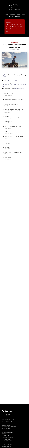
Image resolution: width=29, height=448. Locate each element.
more (7, 31)
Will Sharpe (7, 154)
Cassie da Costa (9, 90)
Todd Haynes (8, 106)
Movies (6, 14)
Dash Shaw (7, 148)
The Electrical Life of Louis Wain (14, 152)
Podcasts (17, 16)
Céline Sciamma (9, 123)
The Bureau (8, 157)
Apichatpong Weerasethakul (12, 118)
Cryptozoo (7, 147)
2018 (9, 84)
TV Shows (12, 14)
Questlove (7, 112)
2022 (24, 83)
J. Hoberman (17, 90)
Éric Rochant (8, 159)
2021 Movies (14, 42)
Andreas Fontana (9, 133)
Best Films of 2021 (12, 75)
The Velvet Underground (11, 104)
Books (23, 14)
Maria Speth (8, 128)
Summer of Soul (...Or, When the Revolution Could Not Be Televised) (14, 110)
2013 (24, 84)
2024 (17, 83)
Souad (6, 142)
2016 (15, 84)
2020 (3, 84)
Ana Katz (7, 138)
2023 (20, 83)
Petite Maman (8, 121)
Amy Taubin (5, 75)
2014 (21, 84)
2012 (3, 86)
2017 (12, 84)
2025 (14, 83)
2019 (6, 84)
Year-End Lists (14, 5)
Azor (6, 131)
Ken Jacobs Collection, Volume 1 (14, 99)
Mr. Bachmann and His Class (13, 126)
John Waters (17, 88)
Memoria (7, 116)
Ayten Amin (7, 143)
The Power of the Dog (11, 94)
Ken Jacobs (7, 101)
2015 (18, 84)
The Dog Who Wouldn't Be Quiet (14, 137)
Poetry (11, 16)
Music (18, 14)
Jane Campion (8, 95)
